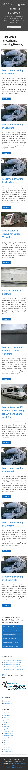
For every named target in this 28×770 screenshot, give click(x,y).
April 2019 (6, 729)
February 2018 (8, 745)
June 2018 (6, 740)
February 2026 (8, 715)
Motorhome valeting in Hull (12, 664)
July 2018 (6, 738)
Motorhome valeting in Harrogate (13, 669)
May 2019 (6, 726)
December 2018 (8, 731)
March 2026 (7, 713)
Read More (6, 99)
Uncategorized (8, 703)
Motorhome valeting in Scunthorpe (14, 660)
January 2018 (7, 747)
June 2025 (6, 717)
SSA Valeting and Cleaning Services (14, 8)
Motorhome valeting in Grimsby (13, 662)
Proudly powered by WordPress (14, 767)
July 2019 (6, 722)
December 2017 (8, 749)
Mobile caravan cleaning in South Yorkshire (11, 234)
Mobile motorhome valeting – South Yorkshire (12, 350)
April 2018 (6, 742)
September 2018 (8, 736)
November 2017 (8, 751)
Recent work (7, 701)
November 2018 (8, 733)
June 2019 (6, 724)
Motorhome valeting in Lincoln (12, 667)
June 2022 (6, 720)
